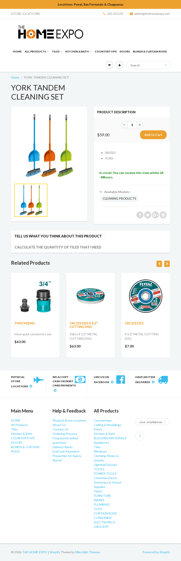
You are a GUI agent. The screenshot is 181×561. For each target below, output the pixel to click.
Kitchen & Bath (77, 51)
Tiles (55, 51)
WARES (99, 500)
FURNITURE (102, 495)
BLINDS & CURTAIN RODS (150, 51)
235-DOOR (115, 13)
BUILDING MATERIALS (110, 438)
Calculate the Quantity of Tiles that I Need (58, 247)
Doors (98, 429)
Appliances (101, 442)
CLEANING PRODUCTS (119, 198)
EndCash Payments (66, 451)
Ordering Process (65, 434)
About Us (59, 425)
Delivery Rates (63, 447)
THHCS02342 (24, 323)
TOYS (98, 509)
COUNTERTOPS (106, 51)
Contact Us (60, 429)
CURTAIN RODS (105, 513)
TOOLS (99, 469)
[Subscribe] (164, 422)
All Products (35, 51)
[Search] (165, 65)
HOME (17, 51)
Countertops (103, 420)
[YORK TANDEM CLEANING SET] (49, 146)
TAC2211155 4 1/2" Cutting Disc (84, 325)
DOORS (125, 51)
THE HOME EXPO (35, 552)
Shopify (55, 552)
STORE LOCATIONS (25, 13)
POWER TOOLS (105, 473)
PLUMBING (102, 504)
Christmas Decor (105, 478)
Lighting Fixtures (105, 465)
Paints (98, 491)
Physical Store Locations (69, 420)
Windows (100, 451)
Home (15, 77)
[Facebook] (139, 436)
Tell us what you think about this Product (58, 236)
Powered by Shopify (156, 552)
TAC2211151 (134, 323)
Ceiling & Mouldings (107, 425)
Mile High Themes (87, 552)
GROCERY (101, 526)
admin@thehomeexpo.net (152, 13)
